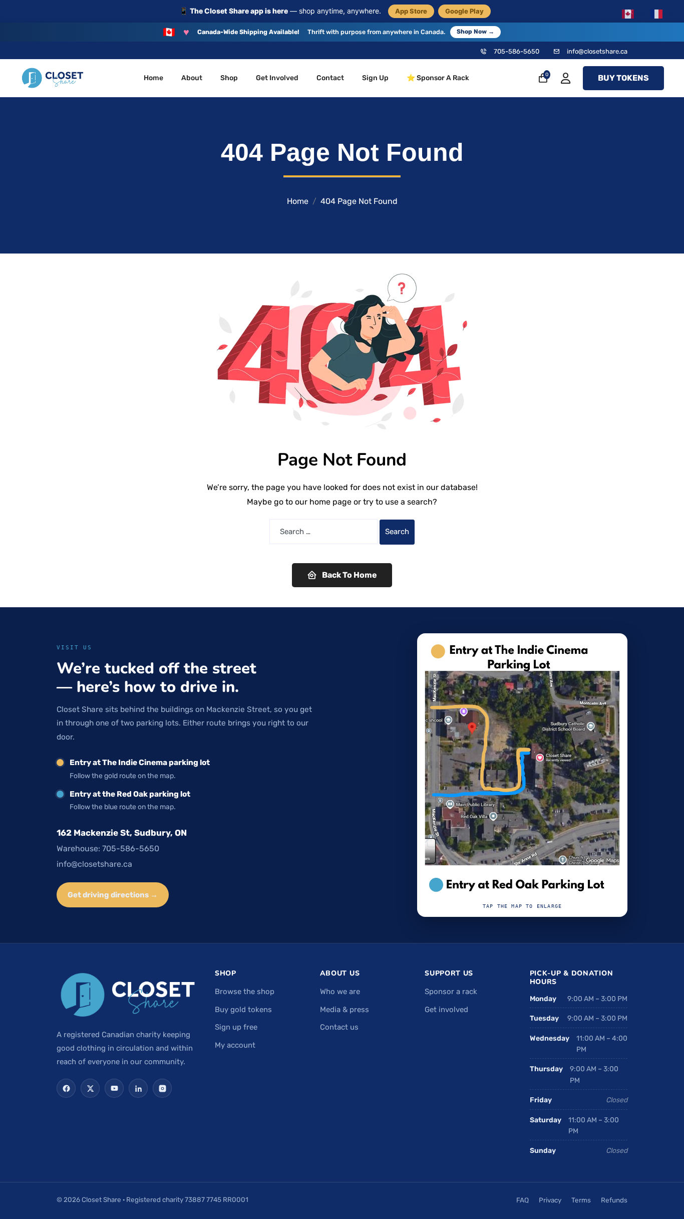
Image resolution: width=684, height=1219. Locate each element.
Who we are (340, 991)
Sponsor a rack (451, 991)
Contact (330, 78)
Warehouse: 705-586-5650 (108, 848)
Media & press (344, 1009)
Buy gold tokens (243, 1009)
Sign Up (375, 78)
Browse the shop (244, 991)
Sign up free (236, 1027)
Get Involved (277, 78)
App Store (411, 11)
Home (153, 78)
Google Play (464, 11)
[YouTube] (114, 1088)
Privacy (550, 1200)
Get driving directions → (113, 894)
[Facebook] (66, 1088)
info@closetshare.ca (597, 51)
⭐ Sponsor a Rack (438, 78)
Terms (581, 1200)
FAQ (522, 1200)
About (191, 78)
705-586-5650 (516, 51)
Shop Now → (475, 31)
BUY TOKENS (623, 78)
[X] (90, 1088)
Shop (229, 78)
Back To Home (349, 575)
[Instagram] (162, 1088)
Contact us (339, 1027)
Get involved (446, 1009)
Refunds (614, 1200)
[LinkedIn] (138, 1088)
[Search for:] (323, 531)
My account (235, 1045)
